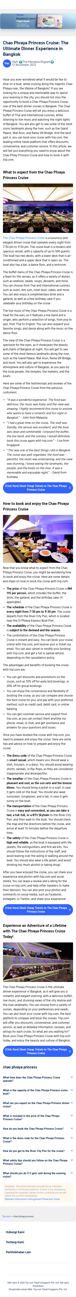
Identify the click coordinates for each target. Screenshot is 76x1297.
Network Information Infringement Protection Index (32, 1199)
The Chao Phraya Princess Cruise (24, 238)
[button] (38, 1079)
